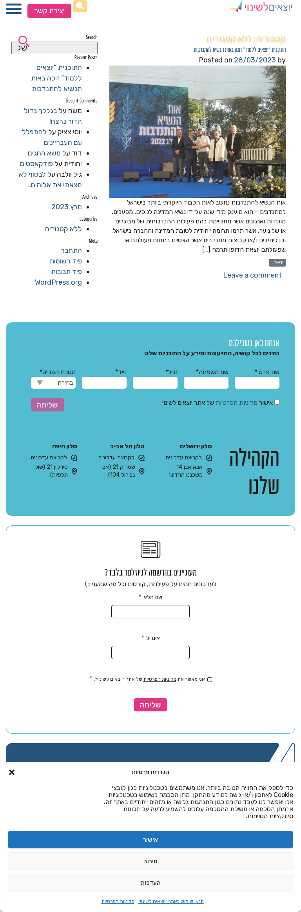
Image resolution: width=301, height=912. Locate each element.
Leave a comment (252, 275)
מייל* (171, 372)
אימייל (150, 638)
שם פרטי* (267, 372)
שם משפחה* (212, 372)
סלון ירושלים (196, 446)
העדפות (151, 882)
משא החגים (44, 153)
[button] (12, 772)
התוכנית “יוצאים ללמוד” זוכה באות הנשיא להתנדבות (240, 49)
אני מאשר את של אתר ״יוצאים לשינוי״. (147, 678)
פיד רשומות (65, 261)
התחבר (71, 250)
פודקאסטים (36, 163)
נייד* (121, 372)
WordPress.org (58, 282)
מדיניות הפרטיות (118, 901)
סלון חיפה (64, 446)
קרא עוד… (276, 262)
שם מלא (150, 597)
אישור (150, 839)
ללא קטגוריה (63, 229)
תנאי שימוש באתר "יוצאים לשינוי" (171, 901)
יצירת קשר (49, 10)
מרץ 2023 (66, 207)
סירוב (151, 861)
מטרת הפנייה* (58, 372)
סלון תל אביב (127, 446)
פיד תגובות (66, 271)
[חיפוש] (80, 6)
